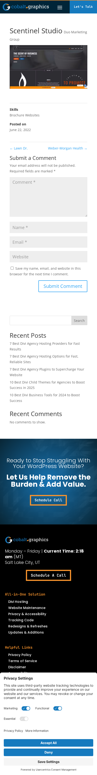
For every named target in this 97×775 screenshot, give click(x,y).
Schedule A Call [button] (48, 575)
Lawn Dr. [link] (19, 148)
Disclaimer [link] (17, 667)
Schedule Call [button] (48, 500)
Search (79, 320)
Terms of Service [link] (22, 661)
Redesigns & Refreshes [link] (28, 626)
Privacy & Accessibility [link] (27, 614)
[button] (60, 7)
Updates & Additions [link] (26, 632)
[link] (25, 7)
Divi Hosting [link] (18, 601)
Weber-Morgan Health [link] (67, 148)
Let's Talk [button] (83, 7)
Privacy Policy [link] (19, 654)
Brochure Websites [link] (25, 115)
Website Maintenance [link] (26, 607)
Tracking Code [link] (21, 620)
